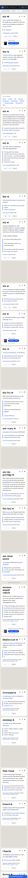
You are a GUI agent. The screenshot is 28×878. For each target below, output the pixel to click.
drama (14, 352)
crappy (17, 317)
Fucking (6, 415)
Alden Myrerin (11, 440)
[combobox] (13, 7)
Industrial (21, 612)
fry (12, 319)
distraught (5, 432)
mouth (6, 291)
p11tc (7, 254)
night (5, 404)
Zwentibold (8, 165)
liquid (10, 57)
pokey (19, 146)
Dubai (5, 652)
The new (6, 786)
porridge (18, 496)
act (19, 398)
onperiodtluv (10, 418)
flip (14, 857)
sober (16, 778)
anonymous (9, 818)
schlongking (8, 133)
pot (24, 352)
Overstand (5, 708)
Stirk (4, 105)
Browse (13, 11)
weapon (12, 855)
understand (7, 696)
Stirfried (22, 101)
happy (19, 786)
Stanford (6, 570)
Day (10, 612)
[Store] (22, 7)
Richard (6, 650)
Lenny (5, 435)
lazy (20, 121)
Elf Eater (10, 708)
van (3, 598)
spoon (10, 55)
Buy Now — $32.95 (13, 43)
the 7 (9, 706)
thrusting (13, 299)
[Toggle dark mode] (25, 7)
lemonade (10, 63)
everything (5, 725)
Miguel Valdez (14, 575)
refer (14, 645)
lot (18, 514)
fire (11, 205)
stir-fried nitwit (6, 575)
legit (8, 156)
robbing (6, 706)
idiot (7, 130)
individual (10, 808)
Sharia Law (12, 643)
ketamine (17, 396)
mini (22, 596)
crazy (16, 435)
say (11, 327)
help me (21, 327)
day (8, 358)
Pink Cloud (5, 793)
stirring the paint (8, 103)
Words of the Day (6, 11)
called (20, 128)
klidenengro (8, 33)
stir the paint (14, 101)
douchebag (6, 564)
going (13, 813)
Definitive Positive (10, 66)
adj (3, 317)
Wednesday (17, 521)
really (14, 130)
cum (4, 488)
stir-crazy (5, 440)
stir (3, 33)
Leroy (5, 702)
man (13, 415)
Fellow (5, 494)
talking (19, 356)
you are (8, 512)
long (19, 808)
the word (5, 26)
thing (10, 22)
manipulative (7, 562)
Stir (3, 66)
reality (7, 782)
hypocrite (19, 562)
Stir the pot (6, 101)
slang (9, 115)
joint (12, 146)
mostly (10, 723)
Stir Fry (4, 418)
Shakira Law (5, 659)
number (9, 251)
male (6, 480)
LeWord (9, 738)
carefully (16, 63)
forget (12, 398)
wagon (19, 596)
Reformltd (11, 659)
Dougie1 (13, 499)
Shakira (13, 652)
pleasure (22, 232)
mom (7, 860)
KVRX (15, 619)
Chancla (4, 863)
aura (8, 232)
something (17, 228)
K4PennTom (8, 330)
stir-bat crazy (19, 103)
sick (11, 512)
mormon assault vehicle (8, 619)
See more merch (11, 45)
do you (13, 733)
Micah (12, 356)
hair (11, 521)
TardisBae (9, 863)
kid (3, 857)
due (10, 432)
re (14, 778)
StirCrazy (20, 99)
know (16, 733)
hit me (10, 860)
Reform (21, 643)
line (10, 325)
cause (5, 352)
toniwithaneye (12, 793)
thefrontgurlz (9, 361)
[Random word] (19, 7)
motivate (20, 200)
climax (5, 301)
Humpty (7, 212)
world (18, 205)
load (13, 482)
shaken (14, 200)
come (19, 243)
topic (13, 696)
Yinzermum (10, 524)
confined (6, 437)
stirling (10, 99)
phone (15, 251)
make (9, 810)
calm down (15, 815)
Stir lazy (4, 524)
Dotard (4, 818)
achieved (20, 299)
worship (11, 209)
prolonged (15, 432)
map (5, 723)
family (5, 790)
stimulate (5, 202)
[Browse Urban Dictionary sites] (3, 7)
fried (5, 572)
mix (8, 59)
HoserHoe (8, 304)
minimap (4, 738)
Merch (16, 36)
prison (4, 20)
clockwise (10, 293)
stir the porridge (6, 499)
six (17, 154)
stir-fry (4, 99)
